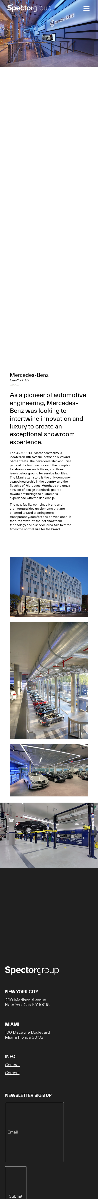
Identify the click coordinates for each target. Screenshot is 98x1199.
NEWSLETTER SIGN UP (28, 1095)
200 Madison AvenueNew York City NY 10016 (27, 1002)
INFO (10, 1056)
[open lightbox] (49, 589)
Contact (12, 1064)
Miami (12, 1024)
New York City (21, 991)
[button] (85, 9)
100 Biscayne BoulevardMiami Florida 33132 (27, 1035)
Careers (12, 1072)
